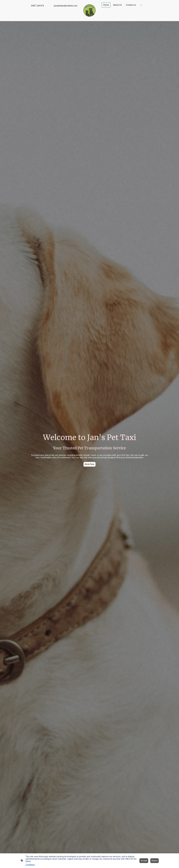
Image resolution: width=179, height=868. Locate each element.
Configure (30, 865)
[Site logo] (90, 10)
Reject (154, 860)
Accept (144, 860)
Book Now (89, 464)
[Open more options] (141, 4)
